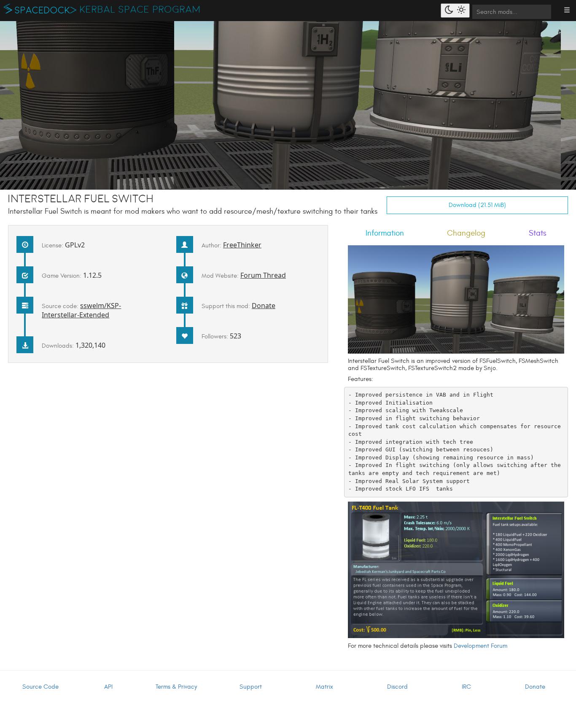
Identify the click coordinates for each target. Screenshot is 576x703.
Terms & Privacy (176, 686)
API (108, 686)
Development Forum (480, 645)
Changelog (466, 233)
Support (251, 686)
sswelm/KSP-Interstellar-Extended (81, 310)
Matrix (324, 686)
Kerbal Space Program (140, 10)
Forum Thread (263, 275)
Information (385, 233)
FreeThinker (242, 245)
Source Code (40, 686)
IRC (466, 686)
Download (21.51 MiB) (477, 205)
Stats (537, 233)
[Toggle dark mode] (455, 10)
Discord (397, 686)
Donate (263, 305)
